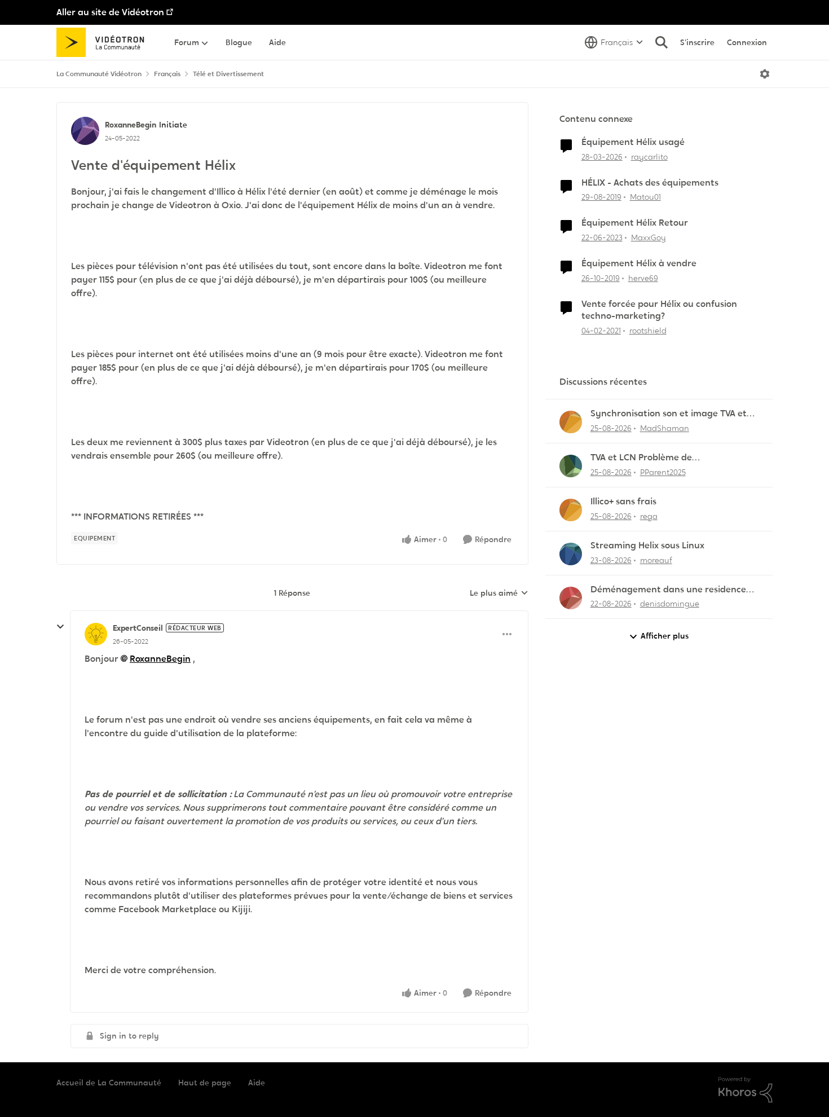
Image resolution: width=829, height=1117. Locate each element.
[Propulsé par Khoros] (745, 1090)
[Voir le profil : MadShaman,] (570, 422)
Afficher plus (665, 636)
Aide (256, 1083)
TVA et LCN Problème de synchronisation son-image (648, 458)
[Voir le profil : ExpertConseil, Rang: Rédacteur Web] (96, 634)
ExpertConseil (138, 628)
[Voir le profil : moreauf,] (570, 554)
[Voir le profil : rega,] (570, 510)
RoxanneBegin (130, 125)
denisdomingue (669, 604)
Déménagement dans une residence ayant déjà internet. (668, 590)
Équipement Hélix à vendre (638, 263)
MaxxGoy (648, 237)
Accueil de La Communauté (108, 1083)
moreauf (656, 560)
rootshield (648, 331)
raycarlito (649, 157)
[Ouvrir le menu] (765, 74)
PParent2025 (663, 472)
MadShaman (664, 428)
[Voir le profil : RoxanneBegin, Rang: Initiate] (85, 131)
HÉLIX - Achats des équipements (649, 182)
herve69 (643, 278)
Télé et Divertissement (228, 73)
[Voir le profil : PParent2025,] (570, 466)
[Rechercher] (661, 42)
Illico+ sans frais (623, 501)
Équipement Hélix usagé (633, 142)
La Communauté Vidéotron (99, 73)
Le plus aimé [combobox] (499, 593)
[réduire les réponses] (60, 627)
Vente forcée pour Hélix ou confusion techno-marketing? (659, 310)
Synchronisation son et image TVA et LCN (668, 414)
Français (167, 73)
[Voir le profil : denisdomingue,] (570, 598)
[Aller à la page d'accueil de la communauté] (104, 42)
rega (649, 516)
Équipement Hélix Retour (634, 222)
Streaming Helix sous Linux (647, 545)
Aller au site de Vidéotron (110, 12)
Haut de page (204, 1083)
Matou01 (645, 197)
